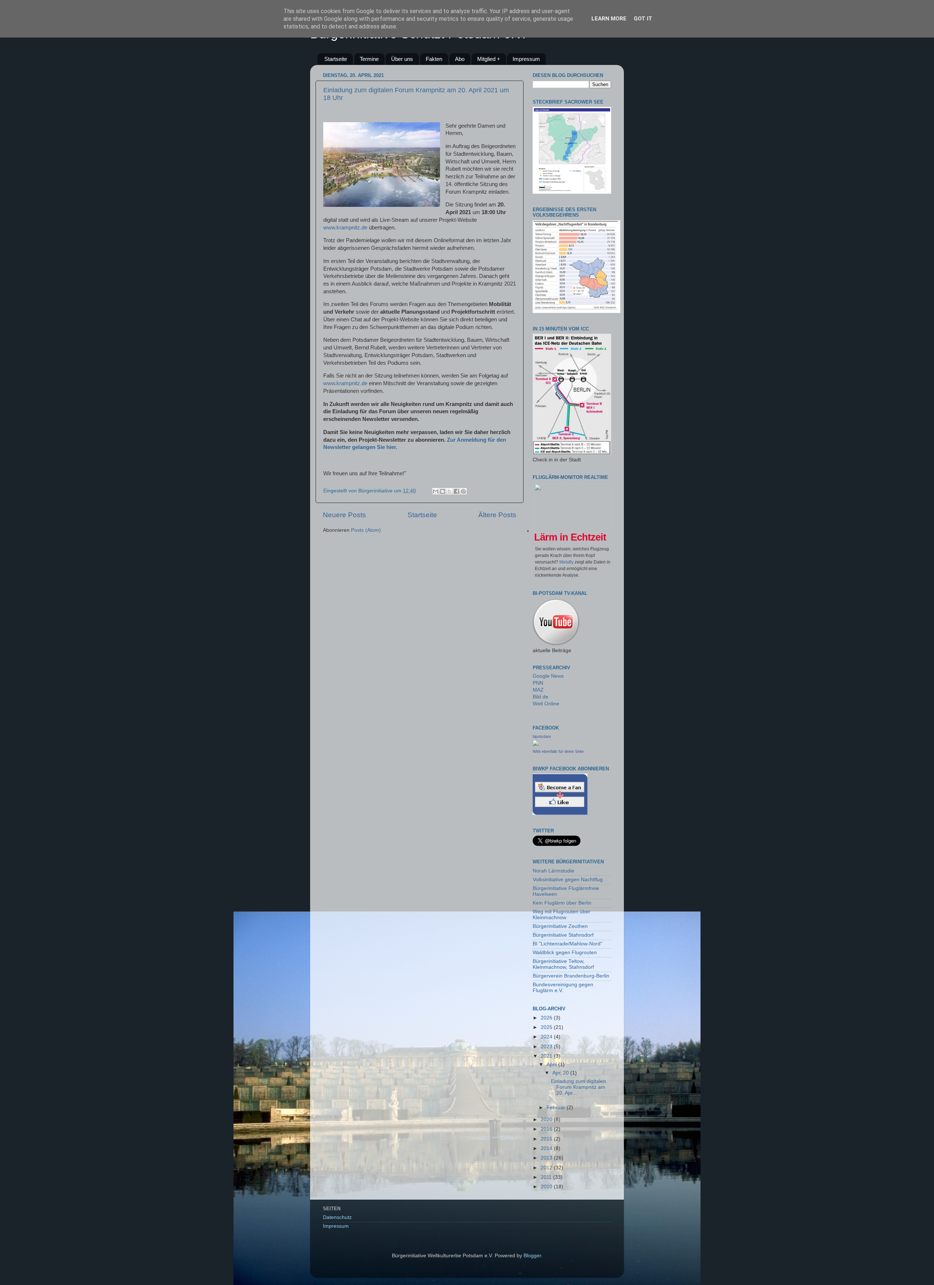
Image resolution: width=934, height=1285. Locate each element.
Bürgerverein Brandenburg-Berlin (571, 976)
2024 (547, 1037)
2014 (547, 1148)
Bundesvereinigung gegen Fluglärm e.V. (563, 987)
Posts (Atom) (366, 530)
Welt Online (546, 704)
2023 (547, 1046)
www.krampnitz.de (345, 228)
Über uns (402, 59)
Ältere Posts (497, 515)
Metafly (566, 562)
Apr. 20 (561, 1073)
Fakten (434, 59)
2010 (547, 1186)
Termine (369, 59)
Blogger (532, 1255)
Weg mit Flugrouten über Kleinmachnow (561, 914)
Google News (548, 676)
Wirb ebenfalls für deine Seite (558, 751)
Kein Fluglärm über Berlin (562, 903)
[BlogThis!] (442, 491)
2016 (547, 1129)
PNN (538, 683)
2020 (547, 1119)
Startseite (335, 59)
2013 (547, 1158)
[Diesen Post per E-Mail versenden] (435, 491)
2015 (547, 1139)
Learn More (608, 18)
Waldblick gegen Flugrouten (565, 952)
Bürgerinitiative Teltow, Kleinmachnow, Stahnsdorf (563, 964)
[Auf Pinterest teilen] (463, 491)
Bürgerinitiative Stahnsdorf (563, 935)
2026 (547, 1018)
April (552, 1064)
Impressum (526, 59)
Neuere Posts (344, 515)
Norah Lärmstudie (553, 871)
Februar (557, 1107)
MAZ (538, 690)
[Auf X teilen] (449, 491)
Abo (459, 59)
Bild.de (540, 697)
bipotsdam (542, 736)
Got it (643, 18)
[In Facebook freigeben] (456, 491)
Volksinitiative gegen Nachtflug (568, 879)
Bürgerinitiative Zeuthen (560, 926)
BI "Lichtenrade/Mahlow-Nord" (567, 944)
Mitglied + (488, 59)
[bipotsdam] (536, 744)
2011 (547, 1177)
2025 (547, 1027)
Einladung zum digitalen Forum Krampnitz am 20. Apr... (578, 1087)
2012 (547, 1167)
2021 (547, 1056)
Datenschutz (337, 1217)
